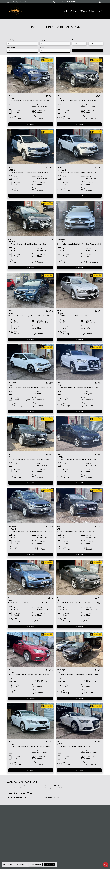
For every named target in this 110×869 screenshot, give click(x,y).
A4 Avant (13, 241)
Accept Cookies (49, 864)
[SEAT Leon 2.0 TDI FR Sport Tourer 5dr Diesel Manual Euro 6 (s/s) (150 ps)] (79, 434)
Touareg (61, 241)
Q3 (59, 385)
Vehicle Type (11, 40)
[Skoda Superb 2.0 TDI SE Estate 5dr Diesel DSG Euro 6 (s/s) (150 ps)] (79, 290)
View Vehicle (31, 124)
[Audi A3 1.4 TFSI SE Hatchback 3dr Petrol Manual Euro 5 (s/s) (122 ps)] (79, 505)
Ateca (11, 98)
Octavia (61, 169)
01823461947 (71, 2)
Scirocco (62, 600)
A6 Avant (62, 743)
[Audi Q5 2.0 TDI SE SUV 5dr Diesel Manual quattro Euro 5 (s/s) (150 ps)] (79, 75)
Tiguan (12, 528)
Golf (10, 385)
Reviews (91, 11)
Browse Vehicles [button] (71, 11)
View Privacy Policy (36, 864)
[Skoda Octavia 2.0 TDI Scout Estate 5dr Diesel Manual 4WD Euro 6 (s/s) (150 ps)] (79, 146)
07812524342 (60, 2)
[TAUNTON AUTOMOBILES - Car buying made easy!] (15, 11)
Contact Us (98, 11)
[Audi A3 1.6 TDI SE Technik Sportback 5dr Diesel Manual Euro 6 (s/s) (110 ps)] (30, 434)
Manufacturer (11, 47)
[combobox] (22, 43)
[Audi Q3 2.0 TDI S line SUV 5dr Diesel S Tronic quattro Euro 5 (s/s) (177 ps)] (79, 362)
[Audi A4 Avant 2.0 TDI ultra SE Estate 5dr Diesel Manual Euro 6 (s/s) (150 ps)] (30, 218)
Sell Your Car (83, 11)
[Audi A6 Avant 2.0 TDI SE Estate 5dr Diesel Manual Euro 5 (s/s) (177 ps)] (79, 721)
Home (63, 11)
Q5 (59, 98)
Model (42, 47)
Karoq (11, 169)
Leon (60, 456)
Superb (61, 313)
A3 (9, 456)
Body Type (43, 40)
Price (73, 40)
